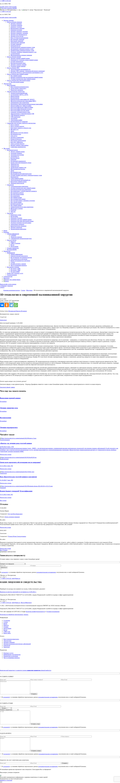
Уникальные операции (17, 224)
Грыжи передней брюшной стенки (21, 162)
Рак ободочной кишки (17, 82)
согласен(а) (4, 572)
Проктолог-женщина (17, 90)
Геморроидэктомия (16, 30)
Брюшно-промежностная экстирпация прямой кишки (27, 77)
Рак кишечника (15, 196)
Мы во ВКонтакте (26, 602)
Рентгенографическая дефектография (22, 107)
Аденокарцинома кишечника (19, 186)
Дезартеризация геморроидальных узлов (23, 47)
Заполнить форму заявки (7, 387)
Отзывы (6, 627)
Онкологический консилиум (19, 256)
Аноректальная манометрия (19, 93)
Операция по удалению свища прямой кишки (24, 60)
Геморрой (13, 159)
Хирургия (6, 647)
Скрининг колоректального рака (20, 112)
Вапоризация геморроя (17, 28)
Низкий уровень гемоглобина (19, 145)
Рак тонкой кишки (16, 205)
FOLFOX (13, 210)
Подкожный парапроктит (18, 161)
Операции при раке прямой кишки (21, 219)
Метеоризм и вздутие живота (19, 132)
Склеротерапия (15, 53)
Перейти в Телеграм (6, 780)
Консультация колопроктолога (20, 87)
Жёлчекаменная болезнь (18, 169)
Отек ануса (14, 136)
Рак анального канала (17, 192)
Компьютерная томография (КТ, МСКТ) (23, 99)
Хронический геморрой (18, 42)
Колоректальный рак (17, 204)
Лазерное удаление (16, 26)
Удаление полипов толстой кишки (21, 222)
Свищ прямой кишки (17, 178)
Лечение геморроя (16, 23)
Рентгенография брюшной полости (21, 109)
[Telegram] (11, 305)
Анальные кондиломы (17, 155)
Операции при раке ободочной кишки (22, 221)
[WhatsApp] (16, 305)
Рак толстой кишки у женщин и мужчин (23, 200)
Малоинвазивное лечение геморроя (21, 55)
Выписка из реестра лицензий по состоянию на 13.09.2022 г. (18, 592)
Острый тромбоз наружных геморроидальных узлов (26, 175)
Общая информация (16, 254)
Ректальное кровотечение (18, 140)
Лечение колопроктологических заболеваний (17, 644)
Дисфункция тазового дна (18, 167)
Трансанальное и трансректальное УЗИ (22, 113)
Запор (12, 131)
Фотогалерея (14, 246)
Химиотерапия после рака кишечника (22, 207)
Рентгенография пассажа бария (20, 110)
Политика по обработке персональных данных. (14, 614)
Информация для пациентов (12, 654)
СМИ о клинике (15, 243)
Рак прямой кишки (16, 75)
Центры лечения (9, 20)
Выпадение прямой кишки (19, 181)
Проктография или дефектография (21, 106)
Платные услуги (8, 653)
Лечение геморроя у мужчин (19, 31)
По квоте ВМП (15, 271)
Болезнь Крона (15, 158)
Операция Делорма (16, 218)
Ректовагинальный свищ (18, 63)
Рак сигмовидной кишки (18, 199)
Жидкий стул (14, 129)
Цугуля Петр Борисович (15, 514)
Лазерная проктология (17, 183)
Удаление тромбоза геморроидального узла (23, 52)
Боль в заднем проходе (17, 126)
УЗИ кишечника (15, 117)
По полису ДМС (15, 270)
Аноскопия (14, 118)
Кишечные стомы (16, 215)
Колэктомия (14, 216)
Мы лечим (7, 148)
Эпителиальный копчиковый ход (20, 69)
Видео (12, 245)
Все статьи (3, 500)
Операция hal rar (15, 45)
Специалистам (8, 276)
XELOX (13, 211)
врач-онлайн (13, 6)
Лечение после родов (17, 36)
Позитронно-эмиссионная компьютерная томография (27, 104)
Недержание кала (16, 134)
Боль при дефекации (17, 142)
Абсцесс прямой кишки (18, 151)
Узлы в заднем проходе (17, 143)
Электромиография (16, 120)
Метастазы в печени (17, 208)
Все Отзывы (3, 550)
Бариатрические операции (18, 226)
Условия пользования (52, 611)
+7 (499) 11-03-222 (5, 0)
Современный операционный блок (21, 238)
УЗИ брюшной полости (18, 115)
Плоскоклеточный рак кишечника (21, 189)
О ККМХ (13, 235)
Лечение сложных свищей (18, 64)
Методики (29, 290)
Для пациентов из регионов (19, 259)
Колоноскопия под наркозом (19, 121)
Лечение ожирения (16, 227)
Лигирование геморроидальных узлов (22, 49)
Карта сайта (7, 633)
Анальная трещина (16, 153)
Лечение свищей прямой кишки (20, 58)
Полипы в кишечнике (17, 137)
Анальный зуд (15, 156)
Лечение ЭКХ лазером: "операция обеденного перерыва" (28, 71)
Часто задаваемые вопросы (19, 265)
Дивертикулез (15, 164)
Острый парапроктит (17, 61)
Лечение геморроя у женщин (19, 33)
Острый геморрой (16, 44)
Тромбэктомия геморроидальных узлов (22, 50)
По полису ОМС (16, 268)
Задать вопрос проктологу (18, 88)
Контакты (6, 278)
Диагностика (8, 83)
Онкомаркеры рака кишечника (20, 102)
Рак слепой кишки (16, 202)
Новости (13, 241)
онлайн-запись (4, 6)
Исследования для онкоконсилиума (21, 257)
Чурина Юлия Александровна (17, 536)
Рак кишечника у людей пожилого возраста (24, 191)
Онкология (7, 645)
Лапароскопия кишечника (18, 229)
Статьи (13, 262)
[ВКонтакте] (2, 305)
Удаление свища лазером (18, 66)
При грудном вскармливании (19, 38)
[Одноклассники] (7, 305)
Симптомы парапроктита (18, 147)
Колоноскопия (15, 98)
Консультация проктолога (11, 639)
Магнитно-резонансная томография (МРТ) (23, 101)
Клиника (6, 232)
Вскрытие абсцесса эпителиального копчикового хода (27, 72)
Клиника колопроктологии (12, 290)
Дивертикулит (15, 166)
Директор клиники (16, 237)
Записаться (3, 320)
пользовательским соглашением (46, 572)
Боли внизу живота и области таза (21, 128)
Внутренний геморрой (17, 39)
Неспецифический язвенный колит (21, 173)
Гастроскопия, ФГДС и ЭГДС (19, 94)
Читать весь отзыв (5, 527)
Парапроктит (14, 177)
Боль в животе (15, 124)
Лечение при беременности (19, 34)
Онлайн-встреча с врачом (18, 264)
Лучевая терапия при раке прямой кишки (23, 79)
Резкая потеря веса (16, 139)
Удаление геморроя (16, 25)
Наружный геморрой (17, 41)
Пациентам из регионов (11, 656)
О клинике (7, 620)
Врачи (5, 230)
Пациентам (7, 251)
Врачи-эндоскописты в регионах (20, 260)
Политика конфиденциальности (35, 611)
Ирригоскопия (15, 96)
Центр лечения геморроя (12, 517)
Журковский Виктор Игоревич (17, 311)
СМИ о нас (7, 631)
